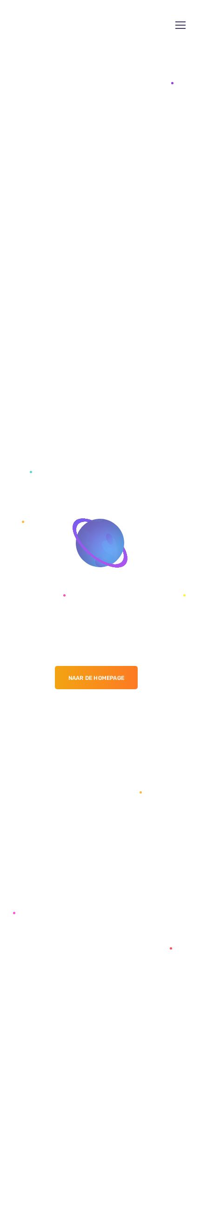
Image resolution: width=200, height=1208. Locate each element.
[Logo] (54, 25)
